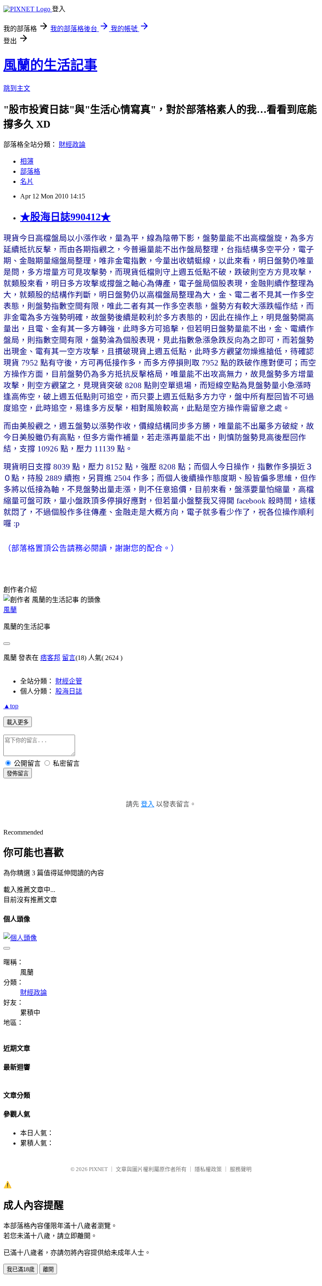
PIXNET (98, 1169)
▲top (10, 706)
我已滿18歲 (20, 1269)
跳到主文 (16, 88)
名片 (27, 181)
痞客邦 (50, 657)
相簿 (27, 161)
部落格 (30, 171)
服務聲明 (241, 1169)
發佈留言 (18, 773)
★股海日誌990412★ (65, 216)
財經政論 (72, 144)
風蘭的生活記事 (50, 65)
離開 (48, 1269)
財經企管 (68, 681)
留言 (68, 657)
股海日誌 (68, 691)
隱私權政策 (208, 1169)
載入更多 (18, 722)
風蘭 (10, 609)
